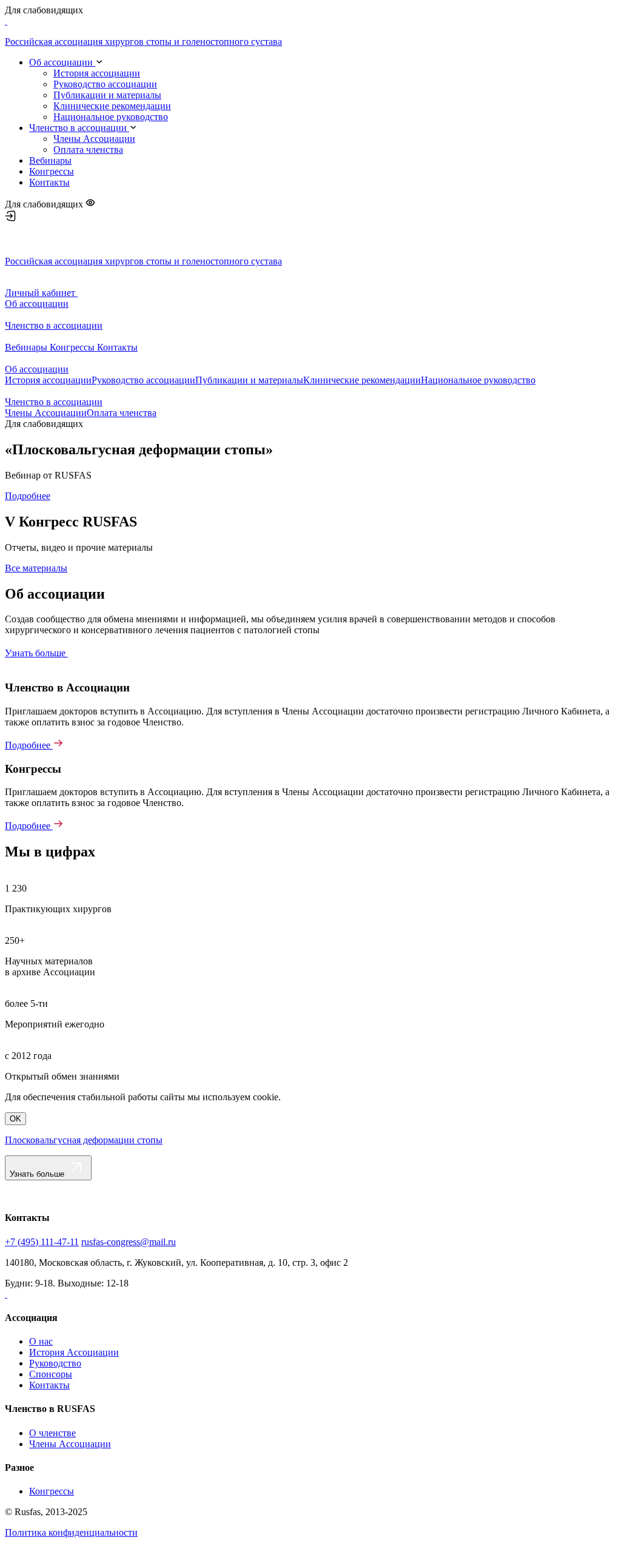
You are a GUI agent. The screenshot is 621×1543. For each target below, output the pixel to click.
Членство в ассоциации (79, 128)
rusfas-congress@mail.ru (128, 1242)
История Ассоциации (74, 1352)
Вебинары (50, 160)
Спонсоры (50, 1374)
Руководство (55, 1363)
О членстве (52, 1433)
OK (15, 1118)
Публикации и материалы (107, 95)
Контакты (49, 182)
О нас (41, 1341)
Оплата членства (88, 149)
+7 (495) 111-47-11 (42, 1242)
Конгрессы (51, 171)
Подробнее (27, 496)
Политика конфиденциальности (71, 1532)
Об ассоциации (62, 62)
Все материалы (36, 568)
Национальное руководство (110, 117)
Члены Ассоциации (94, 138)
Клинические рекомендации (112, 106)
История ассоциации (96, 73)
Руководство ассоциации (105, 84)
